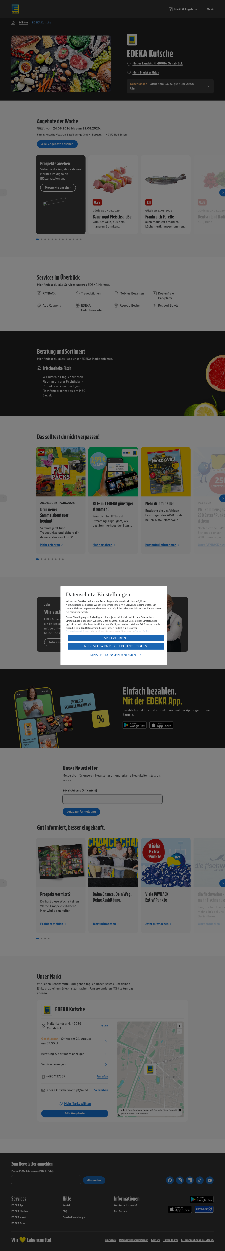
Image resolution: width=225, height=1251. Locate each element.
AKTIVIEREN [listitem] (115, 638)
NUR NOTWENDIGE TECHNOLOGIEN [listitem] (115, 646)
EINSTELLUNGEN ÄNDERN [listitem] (113, 655)
